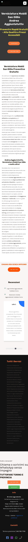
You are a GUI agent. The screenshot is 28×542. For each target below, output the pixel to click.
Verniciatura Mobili (12, 391)
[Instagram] (11, 537)
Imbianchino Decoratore (14, 424)
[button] (14, 43)
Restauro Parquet (12, 407)
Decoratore (10, 377)
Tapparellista (17, 372)
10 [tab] (20, 348)
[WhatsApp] (16, 537)
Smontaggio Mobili (12, 412)
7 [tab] (15, 348)
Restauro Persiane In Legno (15, 405)
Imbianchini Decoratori (13, 422)
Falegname (15, 365)
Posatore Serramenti (13, 426)
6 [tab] (14, 348)
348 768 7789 (14, 269)
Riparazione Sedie (16, 398)
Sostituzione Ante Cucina (14, 431)
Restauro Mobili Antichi (13, 410)
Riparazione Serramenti (18, 389)
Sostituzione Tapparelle (17, 384)
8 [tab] (17, 348)
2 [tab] (8, 348)
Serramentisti (11, 382)
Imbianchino (11, 370)
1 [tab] (6, 348)
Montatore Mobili (12, 386)
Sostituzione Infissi (12, 400)
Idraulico (9, 365)
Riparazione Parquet (16, 419)
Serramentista (17, 368)
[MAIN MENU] (25, 3)
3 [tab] (9, 348)
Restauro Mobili (17, 379)
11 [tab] (21, 348)
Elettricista (10, 368)
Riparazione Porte (20, 429)
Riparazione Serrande (13, 375)
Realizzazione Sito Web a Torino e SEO (14, 508)
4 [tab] (11, 348)
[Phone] (20, 537)
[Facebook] (7, 537)
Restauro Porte (11, 433)
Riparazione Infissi (12, 417)
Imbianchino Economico (14, 403)
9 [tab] (18, 348)
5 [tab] (12, 348)
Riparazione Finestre (13, 415)
